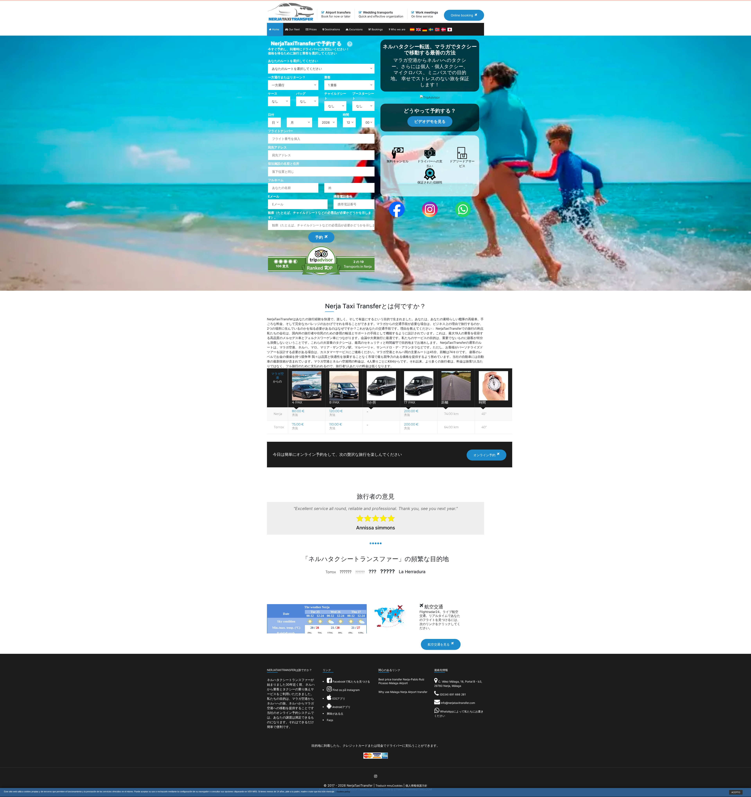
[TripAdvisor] (430, 97)
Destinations (332, 29)
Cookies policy (343, 792)
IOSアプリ (338, 698)
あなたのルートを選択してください (293, 61)
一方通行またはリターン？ (286, 77)
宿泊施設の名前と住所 (283, 164)
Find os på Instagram (346, 690)
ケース (272, 93)
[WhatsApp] (463, 209)
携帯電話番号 (342, 196)
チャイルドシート (335, 96)
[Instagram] (430, 209)
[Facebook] (397, 209)
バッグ (300, 93)
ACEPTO (735, 792)
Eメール (273, 196)
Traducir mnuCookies (389, 785)
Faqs (330, 720)
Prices (312, 29)
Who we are (397, 29)
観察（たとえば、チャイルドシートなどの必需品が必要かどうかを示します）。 (319, 215)
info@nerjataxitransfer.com (458, 702)
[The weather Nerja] (317, 618)
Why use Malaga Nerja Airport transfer (402, 692)
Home (275, 29)
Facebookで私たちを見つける (351, 681)
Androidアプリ (340, 707)
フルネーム (276, 180)
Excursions (356, 29)
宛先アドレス (277, 147)
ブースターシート (363, 96)
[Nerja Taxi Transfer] (290, 11)
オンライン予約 (484, 455)
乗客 (327, 77)
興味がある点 (335, 713)
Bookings (377, 29)
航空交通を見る (439, 644)
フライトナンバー (280, 131)
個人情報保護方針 (416, 785)
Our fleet (294, 29)
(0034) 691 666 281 (453, 694)
